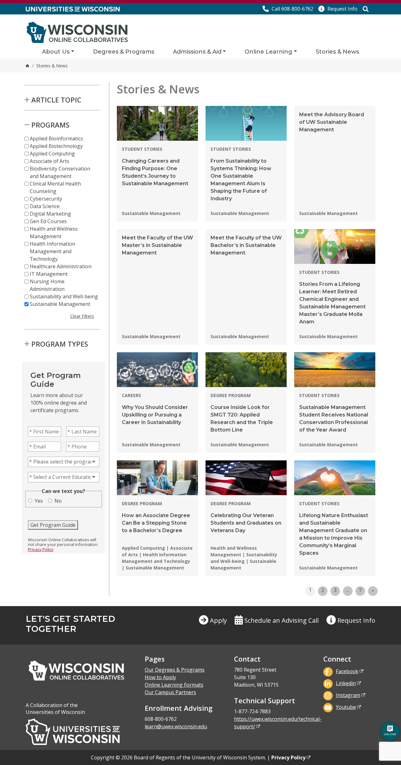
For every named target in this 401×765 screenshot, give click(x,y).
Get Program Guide (53, 524)
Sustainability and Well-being (64, 296)
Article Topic (56, 99)
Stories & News (337, 51)
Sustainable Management (60, 304)
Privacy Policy (41, 549)
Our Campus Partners (170, 692)
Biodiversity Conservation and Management (60, 172)
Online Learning (268, 51)
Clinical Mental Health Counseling (55, 187)
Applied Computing (52, 153)
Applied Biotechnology (56, 146)
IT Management (49, 273)
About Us (56, 51)
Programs (50, 124)
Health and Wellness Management (54, 232)
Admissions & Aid (197, 51)
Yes (39, 500)
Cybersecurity (46, 198)
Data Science (45, 206)
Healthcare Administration (60, 266)
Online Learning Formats (174, 684)
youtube (346, 707)
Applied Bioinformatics (56, 138)
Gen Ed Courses (48, 221)
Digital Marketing (50, 213)
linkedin (346, 683)
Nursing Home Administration (47, 285)
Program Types (59, 343)
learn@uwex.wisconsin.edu (176, 726)
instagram (348, 695)
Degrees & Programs (123, 51)
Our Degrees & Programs (175, 669)
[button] (337, 9)
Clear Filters (82, 316)
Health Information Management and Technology (52, 251)
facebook (347, 671)
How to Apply (160, 677)
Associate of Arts (49, 161)
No (58, 500)
